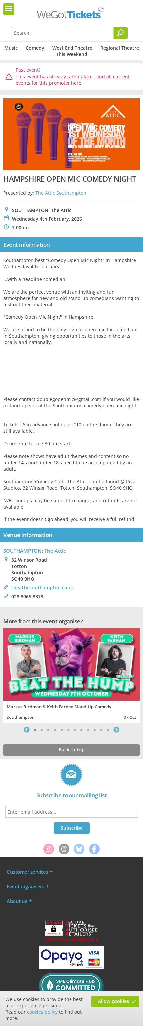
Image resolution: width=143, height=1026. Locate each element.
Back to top (72, 749)
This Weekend (71, 54)
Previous (26, 729)
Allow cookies (113, 1001)
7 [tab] (74, 729)
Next (116, 729)
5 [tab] (61, 729)
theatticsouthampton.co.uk (42, 587)
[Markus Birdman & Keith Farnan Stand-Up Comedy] (71, 664)
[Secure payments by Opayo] (71, 968)
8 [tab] (81, 729)
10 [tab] (94, 729)
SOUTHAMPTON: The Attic (34, 550)
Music (11, 48)
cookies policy (42, 1012)
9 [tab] (88, 729)
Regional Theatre (119, 48)
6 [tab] (68, 729)
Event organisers (25, 886)
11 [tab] (101, 729)
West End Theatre (72, 48)
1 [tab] (35, 729)
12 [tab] (108, 729)
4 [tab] (55, 729)
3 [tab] (48, 729)
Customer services (27, 871)
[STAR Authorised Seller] (71, 941)
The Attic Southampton (60, 193)
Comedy (35, 48)
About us (17, 901)
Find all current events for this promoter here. (73, 79)
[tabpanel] (71, 675)
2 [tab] (41, 729)
